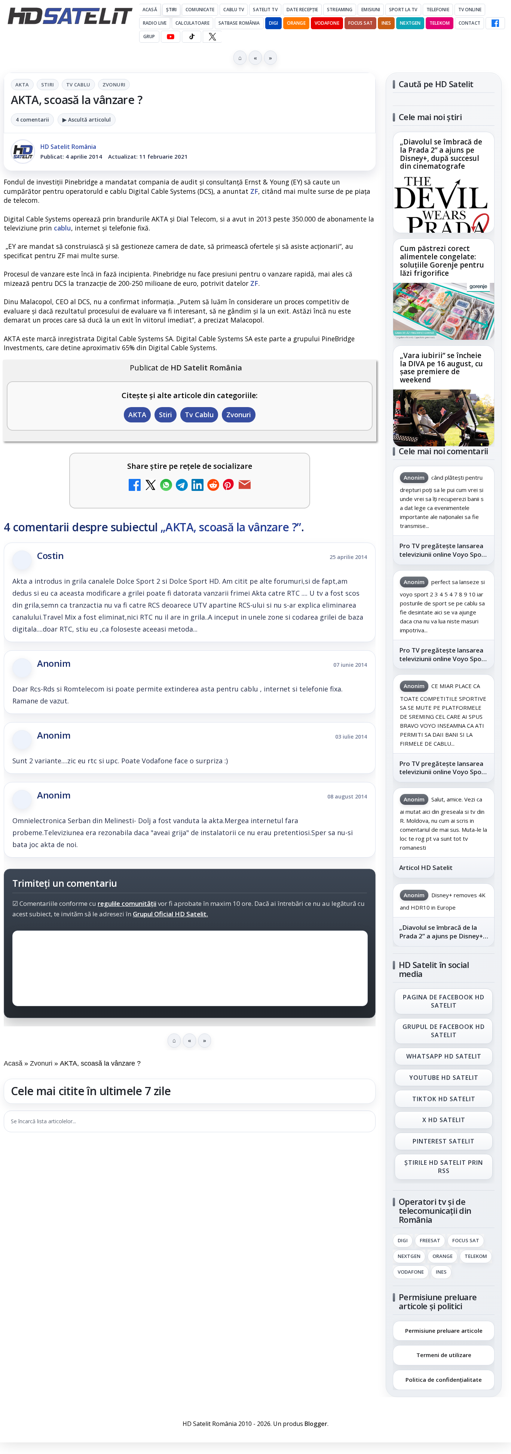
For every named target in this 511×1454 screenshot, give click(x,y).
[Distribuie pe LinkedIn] (198, 486)
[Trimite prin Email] (245, 486)
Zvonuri (114, 84)
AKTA (22, 84)
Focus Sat (360, 23)
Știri (171, 9)
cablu (62, 227)
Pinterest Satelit (444, 1141)
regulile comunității (127, 903)
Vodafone (327, 23)
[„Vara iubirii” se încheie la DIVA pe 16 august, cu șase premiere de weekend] (443, 418)
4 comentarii (32, 119)
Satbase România (239, 23)
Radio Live (154, 23)
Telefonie (437, 9)
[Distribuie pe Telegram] (182, 486)
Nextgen (410, 23)
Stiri (47, 84)
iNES (386, 23)
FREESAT (430, 1240)
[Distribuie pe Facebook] (135, 486)
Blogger (316, 1424)
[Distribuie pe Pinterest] (229, 486)
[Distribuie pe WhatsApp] (166, 486)
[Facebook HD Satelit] (495, 23)
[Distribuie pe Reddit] (213, 486)
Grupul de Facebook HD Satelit (444, 1031)
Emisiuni (370, 9)
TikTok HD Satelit (443, 1098)
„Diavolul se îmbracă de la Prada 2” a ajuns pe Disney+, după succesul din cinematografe (441, 154)
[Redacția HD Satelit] (22, 151)
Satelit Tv (265, 9)
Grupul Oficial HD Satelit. (170, 914)
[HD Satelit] (70, 16)
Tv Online (469, 9)
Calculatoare (192, 23)
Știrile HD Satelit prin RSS (443, 1166)
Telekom (439, 23)
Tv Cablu (78, 84)
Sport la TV (403, 9)
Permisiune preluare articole (444, 1330)
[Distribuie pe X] (150, 486)
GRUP (149, 36)
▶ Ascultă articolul (86, 119)
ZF (254, 191)
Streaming (339, 9)
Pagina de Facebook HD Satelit (443, 1001)
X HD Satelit (443, 1120)
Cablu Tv (233, 9)
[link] (444, 182)
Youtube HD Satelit (443, 1077)
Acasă (150, 9)
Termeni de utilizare (443, 1355)
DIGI (273, 23)
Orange (296, 23)
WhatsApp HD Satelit (443, 1056)
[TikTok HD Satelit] (191, 37)
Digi (403, 1240)
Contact (469, 23)
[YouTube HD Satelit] (170, 37)
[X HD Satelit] (212, 37)
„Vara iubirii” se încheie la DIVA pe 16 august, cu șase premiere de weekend (441, 367)
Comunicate (200, 9)
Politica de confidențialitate (444, 1379)
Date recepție (302, 9)
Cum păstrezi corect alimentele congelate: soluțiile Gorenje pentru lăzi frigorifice (442, 261)
